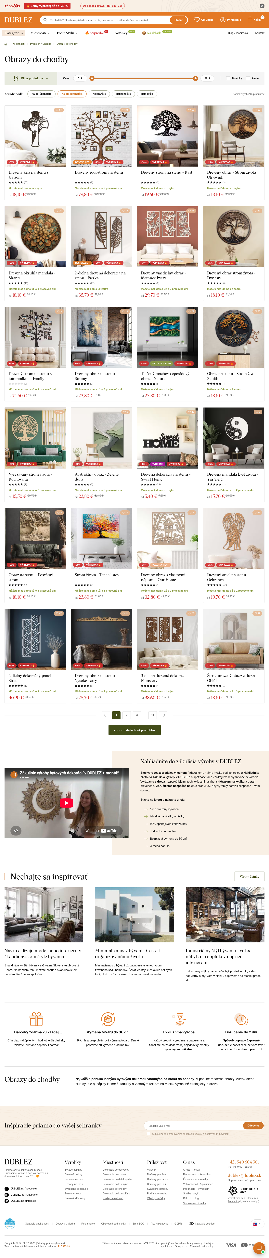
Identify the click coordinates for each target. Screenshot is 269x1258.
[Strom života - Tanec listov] (101, 538)
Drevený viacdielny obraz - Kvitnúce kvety (163, 275)
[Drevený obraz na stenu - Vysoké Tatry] (101, 639)
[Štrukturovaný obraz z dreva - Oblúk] (233, 639)
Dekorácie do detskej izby (117, 1179)
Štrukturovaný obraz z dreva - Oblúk (232, 678)
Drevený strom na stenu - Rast (166, 172)
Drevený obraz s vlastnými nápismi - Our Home (163, 577)
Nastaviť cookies (205, 1223)
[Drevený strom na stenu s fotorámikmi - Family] (35, 337)
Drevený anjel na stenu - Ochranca (228, 577)
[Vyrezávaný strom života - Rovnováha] (35, 438)
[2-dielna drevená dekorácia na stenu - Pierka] (101, 236)
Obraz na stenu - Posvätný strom (31, 577)
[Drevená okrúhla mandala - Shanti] (35, 236)
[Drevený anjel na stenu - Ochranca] (233, 538)
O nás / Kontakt (192, 1169)
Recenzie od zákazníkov (197, 1174)
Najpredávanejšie (72, 93)
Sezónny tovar (73, 1193)
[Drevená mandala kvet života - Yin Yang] (233, 438)
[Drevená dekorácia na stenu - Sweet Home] (167, 438)
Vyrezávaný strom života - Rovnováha (30, 477)
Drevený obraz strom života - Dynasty (231, 275)
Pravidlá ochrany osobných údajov (194, 1243)
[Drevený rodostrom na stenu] (101, 136)
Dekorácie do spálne (114, 1174)
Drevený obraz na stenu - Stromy (96, 376)
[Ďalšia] (163, 715)
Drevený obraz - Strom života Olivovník (231, 175)
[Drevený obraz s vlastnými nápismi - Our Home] (167, 538)
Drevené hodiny (73, 1174)
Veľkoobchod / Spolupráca (198, 1184)
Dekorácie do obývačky (116, 1169)
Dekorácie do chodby (115, 1188)
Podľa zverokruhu (157, 1193)
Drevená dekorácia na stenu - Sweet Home (165, 477)
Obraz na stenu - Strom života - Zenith (233, 376)
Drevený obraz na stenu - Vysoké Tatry (96, 678)
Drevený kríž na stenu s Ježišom (28, 175)
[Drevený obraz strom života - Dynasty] (233, 236)
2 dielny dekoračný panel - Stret (31, 678)
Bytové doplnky (73, 1169)
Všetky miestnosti (113, 1198)
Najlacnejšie (123, 93)
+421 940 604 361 (243, 1162)
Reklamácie (88, 1223)
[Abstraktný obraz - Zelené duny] (101, 438)
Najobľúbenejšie (41, 93)
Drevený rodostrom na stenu (99, 172)
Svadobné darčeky (157, 1188)
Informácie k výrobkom (196, 1188)
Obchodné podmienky (113, 1223)
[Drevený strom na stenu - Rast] (167, 136)
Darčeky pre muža (157, 1179)
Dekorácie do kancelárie (116, 1193)
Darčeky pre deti (156, 1184)
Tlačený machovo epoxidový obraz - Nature (165, 376)
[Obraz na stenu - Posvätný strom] (35, 538)
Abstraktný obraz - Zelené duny (97, 477)
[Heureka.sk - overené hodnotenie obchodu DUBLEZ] (10, 1223)
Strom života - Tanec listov (97, 574)
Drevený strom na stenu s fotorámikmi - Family (30, 376)
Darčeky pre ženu (157, 1174)
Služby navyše (191, 1193)
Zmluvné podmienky (201, 1246)
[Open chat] (259, 1248)
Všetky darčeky (156, 1198)
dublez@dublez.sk (244, 1175)
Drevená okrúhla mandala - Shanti (32, 275)
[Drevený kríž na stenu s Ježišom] (35, 136)
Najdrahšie (99, 93)
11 (152, 715)
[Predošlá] (106, 715)
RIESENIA (64, 1246)
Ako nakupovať (159, 1223)
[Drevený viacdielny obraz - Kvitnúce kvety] (167, 236)
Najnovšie (147, 93)
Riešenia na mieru (75, 1179)
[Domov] (6, 44)
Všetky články (249, 876)
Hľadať (178, 20)
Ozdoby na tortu (74, 1184)
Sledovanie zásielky (194, 1203)
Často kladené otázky (195, 1179)
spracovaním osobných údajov (184, 1133)
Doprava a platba (65, 1223)
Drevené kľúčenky (75, 1198)
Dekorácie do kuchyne (115, 1184)
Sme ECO (138, 1223)
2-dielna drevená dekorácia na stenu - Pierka (100, 275)
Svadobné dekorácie (76, 1188)
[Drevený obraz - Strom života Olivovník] (233, 136)
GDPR (178, 1223)
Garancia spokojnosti (37, 1223)
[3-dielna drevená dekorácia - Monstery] (167, 639)
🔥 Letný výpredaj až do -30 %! (47, 5)
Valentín (151, 1169)
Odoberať (253, 1125)
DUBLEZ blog (191, 1198)
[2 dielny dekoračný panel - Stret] (35, 639)
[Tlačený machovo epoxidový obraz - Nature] (167, 337)
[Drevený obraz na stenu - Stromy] (101, 337)
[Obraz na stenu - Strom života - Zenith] (233, 337)
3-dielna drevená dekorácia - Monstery (165, 678)
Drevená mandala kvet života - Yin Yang (232, 477)
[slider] (92, 78)
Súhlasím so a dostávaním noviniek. (190, 1133)
